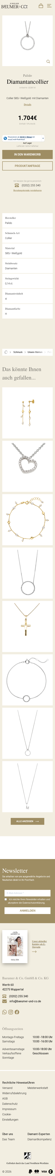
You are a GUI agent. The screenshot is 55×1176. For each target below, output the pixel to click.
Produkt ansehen (27, 432)
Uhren (31, 1082)
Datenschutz (10, 1103)
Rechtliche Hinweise (15, 1082)
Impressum (9, 1109)
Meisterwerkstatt (38, 1088)
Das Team (8, 1139)
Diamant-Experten (39, 1134)
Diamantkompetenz (40, 1139)
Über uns (7, 1134)
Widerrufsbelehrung (14, 1093)
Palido (51, 352)
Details (27, 104)
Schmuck (18, 352)
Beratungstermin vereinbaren (27, 190)
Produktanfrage (27, 166)
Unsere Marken (35, 352)
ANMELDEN (27, 910)
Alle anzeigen (27, 821)
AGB (5, 1098)
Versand (7, 1088)
